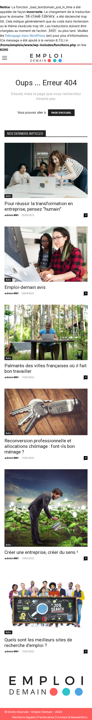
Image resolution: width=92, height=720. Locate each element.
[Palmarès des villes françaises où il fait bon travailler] (46, 332)
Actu (8, 196)
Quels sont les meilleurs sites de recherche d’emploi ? (38, 642)
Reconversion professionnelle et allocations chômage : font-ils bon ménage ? (39, 446)
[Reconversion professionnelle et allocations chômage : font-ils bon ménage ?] (46, 412)
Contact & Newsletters (72, 717)
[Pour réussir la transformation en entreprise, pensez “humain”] (46, 170)
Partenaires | (47, 717)
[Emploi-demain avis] (46, 254)
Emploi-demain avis (25, 287)
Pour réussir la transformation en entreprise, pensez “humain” (38, 206)
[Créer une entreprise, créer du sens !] (46, 508)
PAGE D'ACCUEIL (61, 112)
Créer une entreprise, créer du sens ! (41, 552)
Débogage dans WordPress (25, 35)
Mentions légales (24, 717)
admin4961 (11, 215)
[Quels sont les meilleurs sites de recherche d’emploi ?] (46, 602)
